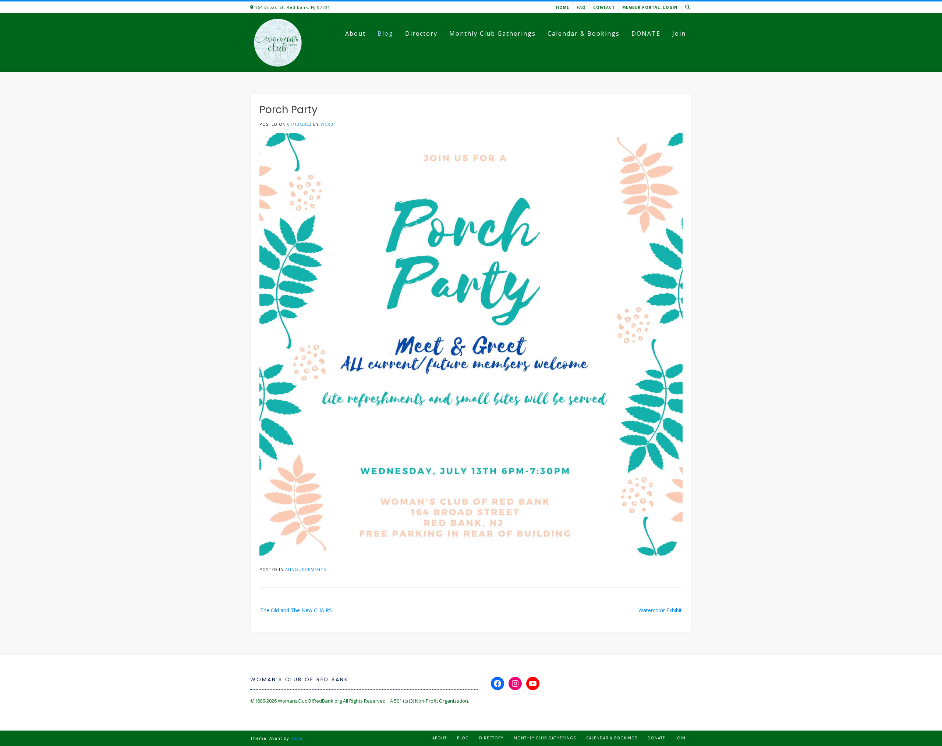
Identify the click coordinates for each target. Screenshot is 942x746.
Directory (421, 33)
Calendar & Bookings (584, 33)
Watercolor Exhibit (660, 610)
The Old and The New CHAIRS (296, 610)
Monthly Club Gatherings (492, 33)
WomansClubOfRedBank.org (310, 700)
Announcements (305, 569)
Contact (604, 7)
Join (679, 33)
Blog (385, 33)
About (355, 33)
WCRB (327, 124)
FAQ (581, 7)
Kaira (296, 738)
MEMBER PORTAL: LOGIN (649, 7)
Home (562, 7)
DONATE (646, 33)
